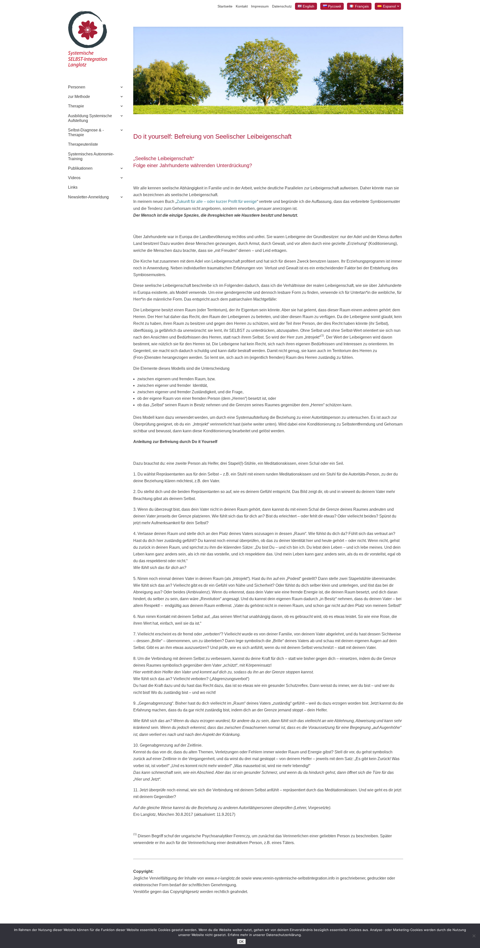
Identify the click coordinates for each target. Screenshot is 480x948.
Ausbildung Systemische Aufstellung (90, 118)
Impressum (260, 6)
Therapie (76, 106)
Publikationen (80, 168)
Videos (74, 178)
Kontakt (242, 6)
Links (73, 187)
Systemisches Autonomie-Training (91, 156)
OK (241, 942)
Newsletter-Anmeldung (88, 197)
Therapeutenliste (83, 144)
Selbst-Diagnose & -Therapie (86, 132)
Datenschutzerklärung (283, 935)
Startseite (225, 6)
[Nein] (473, 935)
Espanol (389, 6)
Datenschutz (282, 6)
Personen (76, 87)
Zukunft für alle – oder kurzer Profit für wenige (216, 201)
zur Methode (79, 96)
